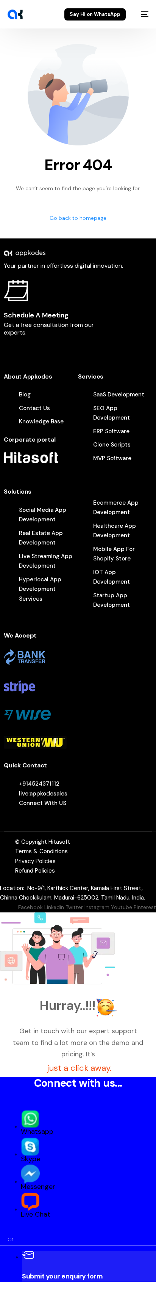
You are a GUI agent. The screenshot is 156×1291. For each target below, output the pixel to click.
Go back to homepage (78, 218)
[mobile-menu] (140, 14)
